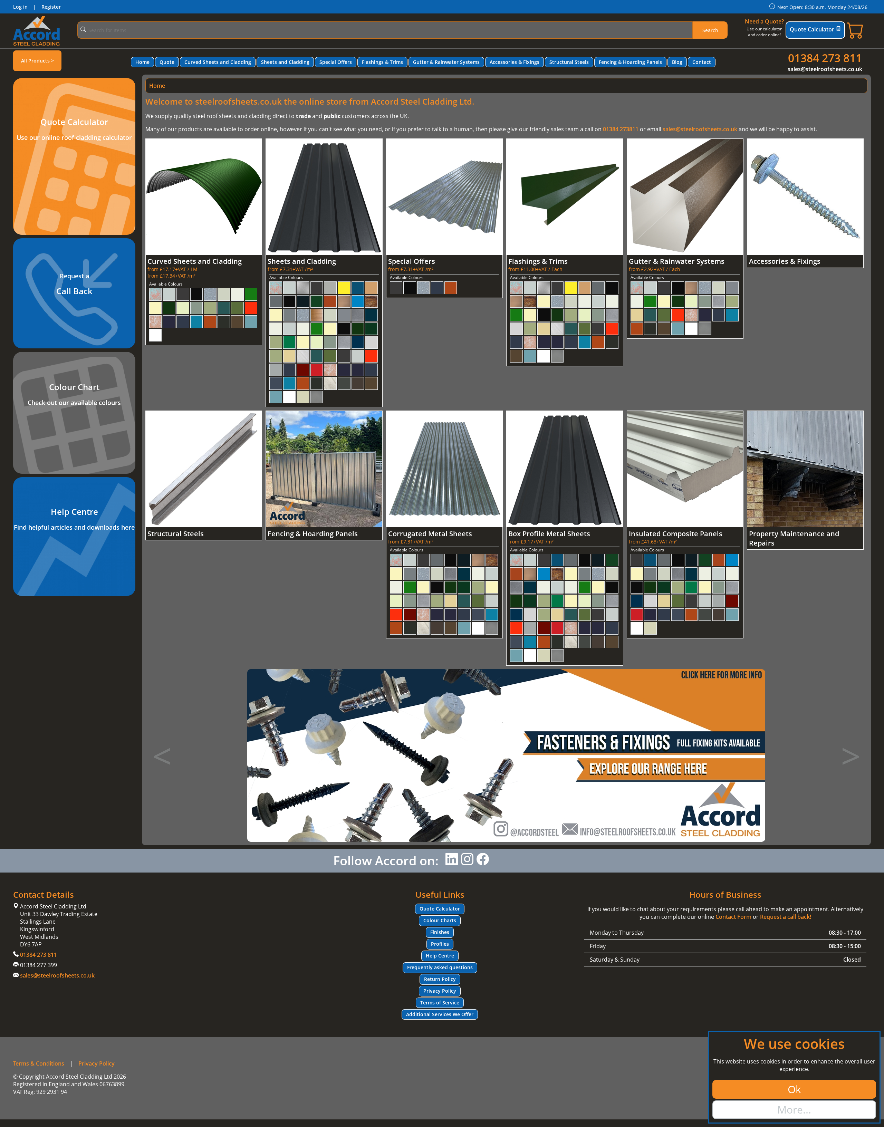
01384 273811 (620, 129)
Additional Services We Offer (439, 1014)
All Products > (37, 60)
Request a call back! (785, 917)
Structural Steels (569, 62)
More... (794, 1109)
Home (142, 62)
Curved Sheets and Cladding (217, 62)
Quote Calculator (812, 29)
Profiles (440, 944)
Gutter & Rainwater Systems (446, 62)
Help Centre (440, 955)
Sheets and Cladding (285, 62)
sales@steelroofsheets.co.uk (825, 69)
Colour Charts (439, 920)
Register (51, 6)
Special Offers (335, 62)
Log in (20, 6)
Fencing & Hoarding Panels (630, 62)
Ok (794, 1089)
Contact (701, 62)
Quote (167, 62)
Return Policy (440, 979)
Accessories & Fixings (514, 62)
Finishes (439, 932)
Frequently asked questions (440, 967)
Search (710, 30)
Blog (677, 62)
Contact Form (733, 917)
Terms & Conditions (38, 1063)
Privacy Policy (439, 991)
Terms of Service (439, 1002)
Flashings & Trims (382, 62)
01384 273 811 (825, 57)
